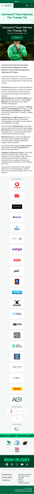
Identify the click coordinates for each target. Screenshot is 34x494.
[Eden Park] (17, 367)
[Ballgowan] (17, 357)
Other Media (28, 491)
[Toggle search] (31, 5)
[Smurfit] (17, 314)
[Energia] (17, 249)
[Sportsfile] (17, 419)
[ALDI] (17, 282)
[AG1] (17, 399)
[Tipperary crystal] (22, 411)
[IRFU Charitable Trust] (17, 429)
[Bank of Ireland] (17, 228)
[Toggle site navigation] (2, 5)
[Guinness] (17, 207)
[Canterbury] (17, 196)
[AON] (17, 260)
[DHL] (17, 389)
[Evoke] (17, 378)
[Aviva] (17, 217)
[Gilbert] (17, 303)
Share (17, 37)
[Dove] (17, 335)
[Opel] (17, 239)
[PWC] (17, 271)
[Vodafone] (17, 185)
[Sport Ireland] (17, 346)
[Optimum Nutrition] (17, 324)
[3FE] (11, 411)
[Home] (8, 6)
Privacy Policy (7, 477)
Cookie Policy (7, 475)
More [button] (16, 1)
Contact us (6, 480)
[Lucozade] (17, 292)
